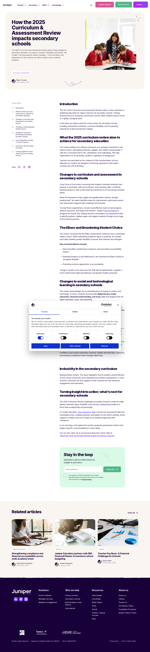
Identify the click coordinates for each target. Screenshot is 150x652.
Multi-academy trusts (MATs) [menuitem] (73, 603)
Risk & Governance (19, 549)
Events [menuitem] (94, 609)
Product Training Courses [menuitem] (98, 614)
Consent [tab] (44, 312)
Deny (46, 346)
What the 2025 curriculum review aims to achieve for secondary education (24, 113)
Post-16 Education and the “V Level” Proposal (24, 141)
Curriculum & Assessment (21, 73)
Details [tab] (75, 312)
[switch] (63, 337)
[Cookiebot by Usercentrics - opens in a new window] (103, 305)
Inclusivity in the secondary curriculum (25, 147)
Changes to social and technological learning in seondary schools (24, 134)
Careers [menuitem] (122, 599)
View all (131, 513)
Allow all (104, 346)
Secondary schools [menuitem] (72, 599)
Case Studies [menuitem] (97, 595)
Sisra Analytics (110, 211)
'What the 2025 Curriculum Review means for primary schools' (87, 436)
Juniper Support (104, 5)
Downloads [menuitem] (96, 599)
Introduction (20, 108)
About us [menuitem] (122, 595)
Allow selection (75, 346)
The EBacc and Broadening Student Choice (25, 128)
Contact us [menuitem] (123, 602)
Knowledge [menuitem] (56, 5)
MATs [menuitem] (45, 5)
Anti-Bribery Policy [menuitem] (126, 606)
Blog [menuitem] (93, 619)
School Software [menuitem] (45, 595)
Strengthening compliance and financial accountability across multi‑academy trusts (27, 556)
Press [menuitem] (94, 606)
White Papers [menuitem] (97, 602)
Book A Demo (123, 5)
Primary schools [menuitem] (71, 595)
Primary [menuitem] (20, 5)
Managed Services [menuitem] (45, 599)
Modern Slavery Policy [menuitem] (127, 613)
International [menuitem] (70, 608)
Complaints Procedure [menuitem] (127, 609)
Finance (58, 549)
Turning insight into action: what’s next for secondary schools (24, 153)
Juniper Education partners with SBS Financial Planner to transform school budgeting (74, 556)
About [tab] (105, 312)
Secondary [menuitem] (33, 5)
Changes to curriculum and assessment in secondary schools (25, 121)
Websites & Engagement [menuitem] (47, 602)
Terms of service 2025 (128, 641)
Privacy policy (114, 641)
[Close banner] (118, 305)
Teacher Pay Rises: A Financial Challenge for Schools (113, 554)
